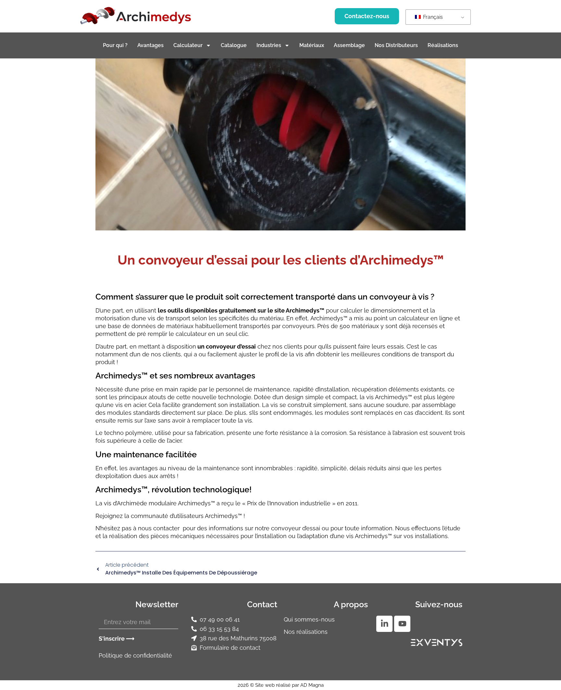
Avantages (150, 45)
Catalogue (234, 45)
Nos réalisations (306, 631)
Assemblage (349, 45)
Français (432, 17)
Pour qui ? (115, 45)
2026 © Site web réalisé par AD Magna (281, 685)
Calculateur (188, 45)
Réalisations (443, 45)
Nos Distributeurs (396, 45)
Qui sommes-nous (309, 619)
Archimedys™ (328, 318)
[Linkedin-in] (384, 624)
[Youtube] (402, 624)
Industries (268, 45)
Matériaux (311, 45)
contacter (168, 528)
